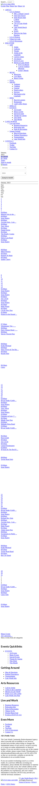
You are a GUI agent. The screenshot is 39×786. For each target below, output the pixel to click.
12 (2, 283)
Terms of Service (24, 782)
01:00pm (4, 312)
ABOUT (8, 10)
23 (2, 497)
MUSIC (12, 72)
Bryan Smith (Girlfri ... (8, 400)
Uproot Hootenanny (8, 446)
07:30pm (4, 324)
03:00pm (4, 399)
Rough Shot (5, 353)
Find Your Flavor (20, 16)
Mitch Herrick (6, 252)
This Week (17, 117)
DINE (12, 98)
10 (2, 279)
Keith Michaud (6, 346)
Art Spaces (17, 59)
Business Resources (20, 125)
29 (2, 571)
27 (2, 504)
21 (2, 397)
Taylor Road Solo (7, 459)
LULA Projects (15, 37)
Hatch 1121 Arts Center (13, 694)
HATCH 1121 (19, 61)
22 (2, 495)
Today (3, 160)
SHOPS (12, 82)
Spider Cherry (6, 259)
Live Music (18, 76)
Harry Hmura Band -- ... (9, 330)
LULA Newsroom (16, 41)
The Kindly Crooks (7, 234)
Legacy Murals (23, 70)
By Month (4, 156)
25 (2, 500)
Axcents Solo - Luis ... (8, 222)
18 (2, 391)
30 (2, 573)
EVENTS (13, 108)
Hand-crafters (18, 90)
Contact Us (13, 149)
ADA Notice (10, 784)
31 (2, 575)
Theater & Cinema (20, 116)
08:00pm (4, 250)
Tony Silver (5, 226)
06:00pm (4, 216)
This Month (18, 119)
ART (11, 45)
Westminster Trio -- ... (8, 326)
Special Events (19, 114)
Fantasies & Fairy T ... (8, 416)
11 (1, 281)
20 (2, 395)
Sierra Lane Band (7, 238)
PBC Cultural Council (21, 14)
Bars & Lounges (19, 100)
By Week (4, 158)
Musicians (17, 74)
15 (2, 385)
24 (2, 498)
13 (2, 285)
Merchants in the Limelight (19, 95)
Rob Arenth (5, 438)
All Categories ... (6, 636)
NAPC (16, 31)
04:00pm (4, 212)
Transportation (19, 137)
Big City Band (6, 555)
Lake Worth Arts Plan (12, 695)
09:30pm (4, 253)
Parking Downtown (20, 135)
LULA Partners (15, 12)
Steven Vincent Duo (8, 334)
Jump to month (6, 162)
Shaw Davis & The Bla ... (10, 350)
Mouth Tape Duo (7, 420)
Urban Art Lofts (15, 39)
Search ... (4, 2)
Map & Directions (20, 133)
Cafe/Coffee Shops (20, 104)
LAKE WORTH (11, 121)
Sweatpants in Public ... (9, 534)
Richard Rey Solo (7, 518)
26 (2, 502)
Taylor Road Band (7, 551)
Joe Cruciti (4, 299)
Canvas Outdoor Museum (23, 67)
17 (2, 389)
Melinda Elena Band (8, 424)
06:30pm (4, 228)
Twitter (12, 145)
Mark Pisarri (5, 306)
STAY (12, 80)
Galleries (17, 49)
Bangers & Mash (6, 255)
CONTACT (9, 141)
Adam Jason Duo (7, 530)
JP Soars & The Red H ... (9, 449)
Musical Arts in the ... (8, 214)
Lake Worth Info (19, 139)
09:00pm (4, 236)
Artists (16, 47)
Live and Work (15, 123)
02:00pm (4, 414)
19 (2, 393)
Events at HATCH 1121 (13, 715)
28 (2, 506)
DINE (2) (13, 106)
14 (2, 287)
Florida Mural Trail (11, 713)
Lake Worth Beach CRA (28, 778)
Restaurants (18, 102)
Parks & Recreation (20, 129)
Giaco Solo (5, 595)
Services (17, 92)
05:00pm (4, 240)
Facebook (13, 143)
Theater (16, 51)
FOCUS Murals (23, 65)
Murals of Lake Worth (21, 63)
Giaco (3, 367)
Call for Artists (19, 57)
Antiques (17, 84)
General (16, 88)
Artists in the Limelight (18, 54)
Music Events (18, 78)
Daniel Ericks (5, 230)
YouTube (13, 147)
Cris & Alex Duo (7, 310)
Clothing (17, 86)
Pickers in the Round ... (9, 314)
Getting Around (15, 131)
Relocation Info (19, 127)
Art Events (17, 110)
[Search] (4, 164)
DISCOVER (9, 43)
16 (2, 387)
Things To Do (10, 711)
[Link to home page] (8, 4)
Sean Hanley (5, 218)
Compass (17, 21)
